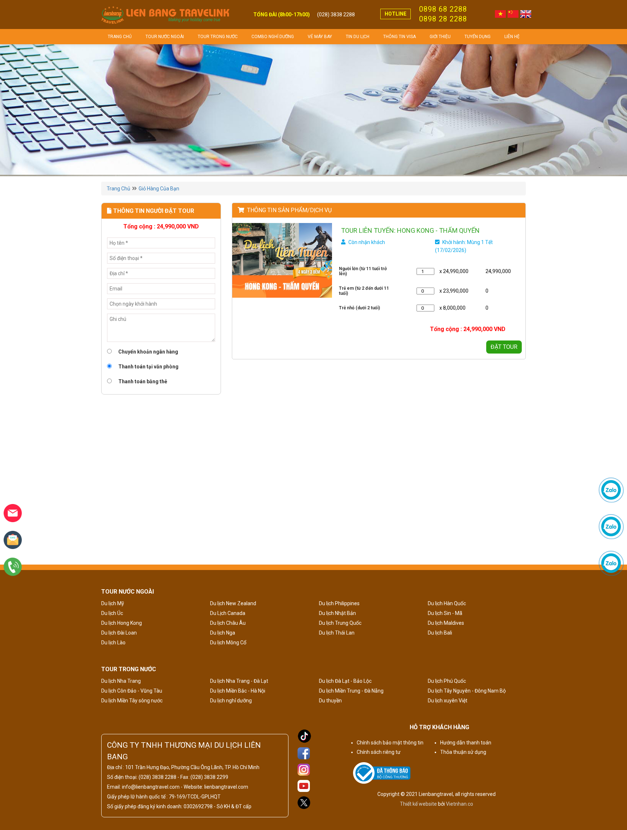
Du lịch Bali (440, 633)
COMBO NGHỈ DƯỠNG (272, 36)
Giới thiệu (440, 36)
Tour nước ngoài (165, 36)
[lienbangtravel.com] (165, 14)
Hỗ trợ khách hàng (439, 727)
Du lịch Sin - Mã (445, 613)
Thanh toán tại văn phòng (148, 366)
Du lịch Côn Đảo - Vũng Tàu (131, 691)
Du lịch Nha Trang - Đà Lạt (239, 681)
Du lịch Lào (113, 642)
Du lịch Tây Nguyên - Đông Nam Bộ (467, 691)
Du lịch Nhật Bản (337, 613)
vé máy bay (320, 36)
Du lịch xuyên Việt (447, 700)
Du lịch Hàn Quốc (447, 603)
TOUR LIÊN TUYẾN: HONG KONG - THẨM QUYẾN (410, 230)
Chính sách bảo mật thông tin (390, 743)
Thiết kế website (418, 804)
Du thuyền (330, 700)
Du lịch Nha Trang (121, 681)
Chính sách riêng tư (379, 752)
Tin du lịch (357, 36)
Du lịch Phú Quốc (447, 681)
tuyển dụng (477, 36)
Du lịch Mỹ (112, 603)
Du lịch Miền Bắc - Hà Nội (237, 691)
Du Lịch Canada (227, 613)
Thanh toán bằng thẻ (142, 381)
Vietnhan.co (459, 804)
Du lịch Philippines (339, 603)
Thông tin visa (399, 36)
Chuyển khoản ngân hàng (147, 352)
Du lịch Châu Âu (228, 623)
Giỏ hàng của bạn (159, 188)
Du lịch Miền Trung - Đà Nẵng (351, 691)
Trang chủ (120, 36)
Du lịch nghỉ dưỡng (231, 700)
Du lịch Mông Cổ (228, 642)
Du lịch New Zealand (233, 603)
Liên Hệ (512, 36)
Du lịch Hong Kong (121, 623)
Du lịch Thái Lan (337, 633)
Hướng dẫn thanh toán (465, 743)
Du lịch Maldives (446, 623)
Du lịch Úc (112, 613)
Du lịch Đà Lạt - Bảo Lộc (345, 681)
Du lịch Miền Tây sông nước (132, 700)
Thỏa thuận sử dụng (463, 752)
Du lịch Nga (222, 633)
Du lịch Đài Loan (119, 633)
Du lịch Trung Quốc (340, 623)
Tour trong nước (218, 36)
